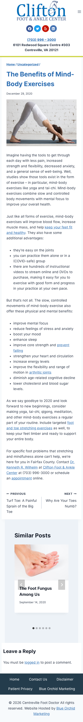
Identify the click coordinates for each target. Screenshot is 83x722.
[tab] (33, 628)
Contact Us (38, 679)
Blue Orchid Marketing (57, 689)
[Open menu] (79, 11)
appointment (21, 478)
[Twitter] (37, 28)
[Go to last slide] (21, 584)
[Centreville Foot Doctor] (41, 10)
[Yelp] (45, 28)
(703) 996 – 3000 (41, 40)
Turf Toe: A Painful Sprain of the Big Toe (21, 503)
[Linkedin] (53, 28)
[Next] (61, 584)
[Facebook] (29, 28)
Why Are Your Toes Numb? (61, 500)
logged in (32, 662)
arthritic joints (40, 372)
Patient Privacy (20, 689)
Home (14, 679)
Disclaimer (65, 679)
